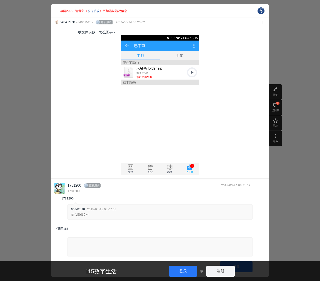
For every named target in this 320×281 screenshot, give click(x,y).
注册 (220, 271)
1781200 (74, 185)
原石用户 (106, 22)
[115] (261, 10)
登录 (183, 271)
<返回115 (62, 228)
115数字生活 (101, 271)
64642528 (78, 209)
